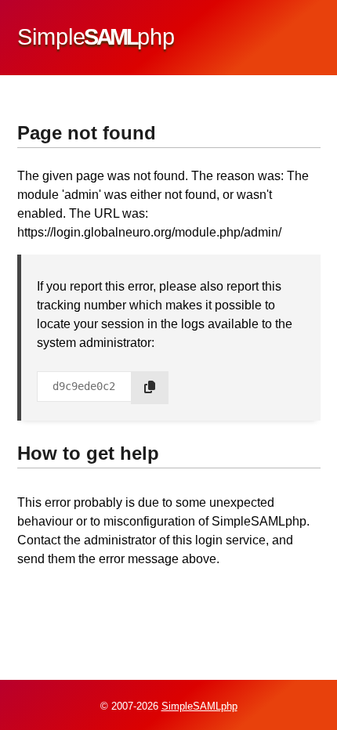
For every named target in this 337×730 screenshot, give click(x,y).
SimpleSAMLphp (199, 706)
